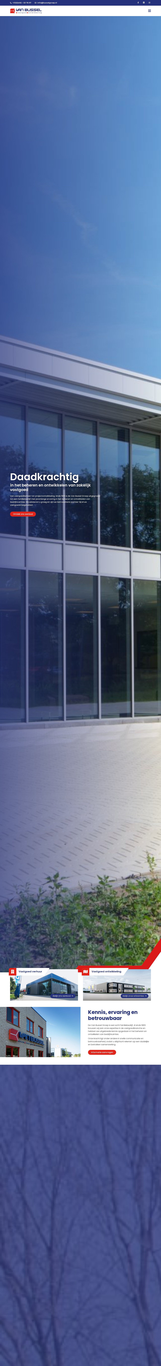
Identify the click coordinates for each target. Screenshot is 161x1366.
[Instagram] (149, 3)
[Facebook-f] (138, 3)
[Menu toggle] (149, 10)
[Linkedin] (144, 3)
